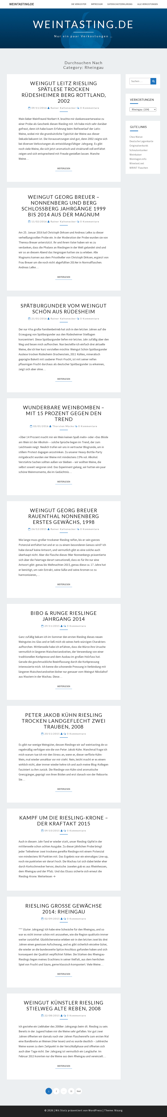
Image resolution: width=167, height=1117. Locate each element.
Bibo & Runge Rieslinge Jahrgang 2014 (63, 616)
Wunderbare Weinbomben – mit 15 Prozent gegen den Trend (63, 413)
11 (71, 1091)
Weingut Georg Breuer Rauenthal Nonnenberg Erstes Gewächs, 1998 (63, 516)
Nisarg (118, 1110)
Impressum (97, 4)
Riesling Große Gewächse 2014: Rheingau (63, 908)
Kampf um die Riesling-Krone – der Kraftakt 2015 (63, 820)
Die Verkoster (78, 4)
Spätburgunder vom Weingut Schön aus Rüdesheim (64, 308)
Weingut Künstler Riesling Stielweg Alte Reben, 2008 (64, 1005)
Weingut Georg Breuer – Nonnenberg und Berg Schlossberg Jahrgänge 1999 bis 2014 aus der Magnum (64, 205)
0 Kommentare (89, 107)
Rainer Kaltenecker (63, 107)
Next (79, 1091)
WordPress (95, 1110)
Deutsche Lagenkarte (141, 141)
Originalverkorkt (138, 145)
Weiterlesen (64, 168)
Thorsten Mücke (63, 426)
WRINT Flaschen (138, 167)
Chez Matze (136, 136)
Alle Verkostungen (147, 4)
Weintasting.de (21, 4)
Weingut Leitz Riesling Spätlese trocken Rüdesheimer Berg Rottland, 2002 (64, 92)
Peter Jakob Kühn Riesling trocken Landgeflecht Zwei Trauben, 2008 (64, 721)
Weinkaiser (135, 154)
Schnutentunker (138, 150)
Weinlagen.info (137, 159)
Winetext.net (136, 163)
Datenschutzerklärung (119, 4)
